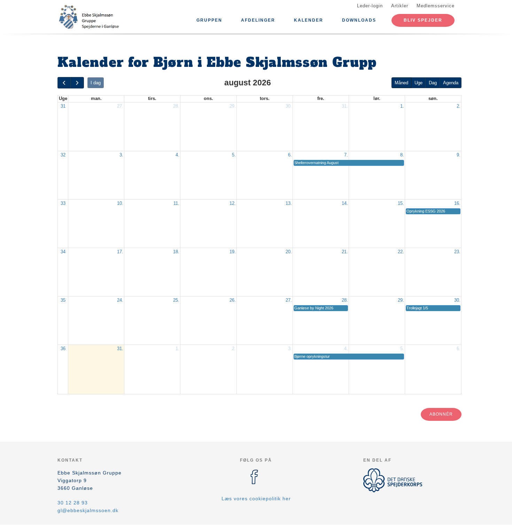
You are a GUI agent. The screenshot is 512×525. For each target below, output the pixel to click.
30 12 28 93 (72, 502)
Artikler (399, 5)
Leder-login (370, 5)
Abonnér (441, 414)
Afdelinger (258, 20)
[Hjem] (88, 16)
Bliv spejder (423, 20)
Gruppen (209, 20)
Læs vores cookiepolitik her (256, 498)
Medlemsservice (436, 5)
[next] (77, 82)
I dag (96, 82)
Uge (418, 82)
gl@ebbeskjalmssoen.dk (87, 510)
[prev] (64, 82)
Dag (433, 82)
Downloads (359, 20)
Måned (401, 82)
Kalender (308, 20)
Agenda (450, 82)
